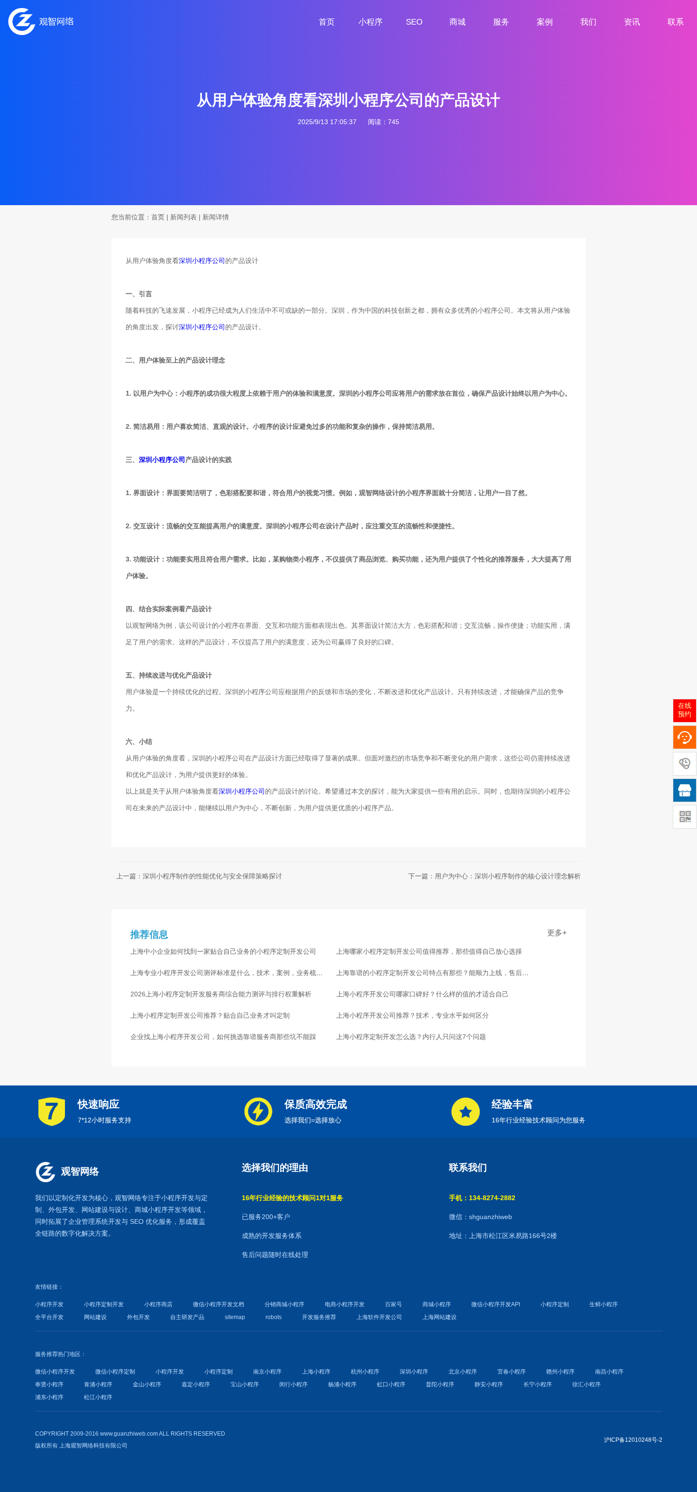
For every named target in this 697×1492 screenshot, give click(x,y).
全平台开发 (49, 1317)
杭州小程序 (365, 1371)
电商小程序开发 (345, 1304)
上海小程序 (316, 1371)
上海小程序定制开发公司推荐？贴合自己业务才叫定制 (210, 1015)
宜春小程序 (511, 1371)
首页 (158, 217)
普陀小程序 (440, 1384)
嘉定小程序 (196, 1384)
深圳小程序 (414, 1371)
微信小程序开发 (55, 1371)
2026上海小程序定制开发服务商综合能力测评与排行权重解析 (221, 994)
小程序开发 (177, 1198)
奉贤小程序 (49, 1384)
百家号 (393, 1304)
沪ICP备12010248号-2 (633, 1440)
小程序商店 (158, 1304)
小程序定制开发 (104, 1304)
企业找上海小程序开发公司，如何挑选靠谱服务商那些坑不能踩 (223, 1036)
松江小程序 (98, 1397)
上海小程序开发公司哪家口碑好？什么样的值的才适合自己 (422, 994)
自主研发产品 (187, 1317)
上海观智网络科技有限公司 (93, 1445)
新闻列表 (183, 217)
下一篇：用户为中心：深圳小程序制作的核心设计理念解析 (494, 876)
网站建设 (95, 1209)
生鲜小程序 (603, 1304)
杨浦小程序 (342, 1384)
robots (274, 1317)
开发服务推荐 (319, 1317)
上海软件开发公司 (379, 1317)
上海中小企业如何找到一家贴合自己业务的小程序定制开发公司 (223, 951)
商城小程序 (151, 1209)
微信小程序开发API (495, 1304)
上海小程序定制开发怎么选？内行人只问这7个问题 (411, 1036)
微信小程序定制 (115, 1371)
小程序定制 (555, 1304)
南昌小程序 (609, 1371)
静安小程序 (489, 1384)
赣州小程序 (560, 1371)
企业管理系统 (88, 1221)
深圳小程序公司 (202, 260)
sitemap (235, 1317)
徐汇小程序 (586, 1384)
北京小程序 (463, 1371)
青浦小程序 (98, 1384)
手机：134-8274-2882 (482, 1198)
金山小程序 (147, 1384)
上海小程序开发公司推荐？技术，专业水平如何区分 (412, 1015)
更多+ (557, 933)
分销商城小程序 (284, 1304)
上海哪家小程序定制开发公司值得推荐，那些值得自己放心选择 (429, 951)
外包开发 (138, 1317)
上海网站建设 (439, 1317)
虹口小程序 (391, 1384)
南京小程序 (267, 1371)
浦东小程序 (49, 1397)
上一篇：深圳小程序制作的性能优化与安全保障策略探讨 (199, 876)
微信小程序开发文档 (218, 1304)
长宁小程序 (537, 1384)
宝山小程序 (244, 1384)
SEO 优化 (144, 1221)
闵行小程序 (293, 1384)
